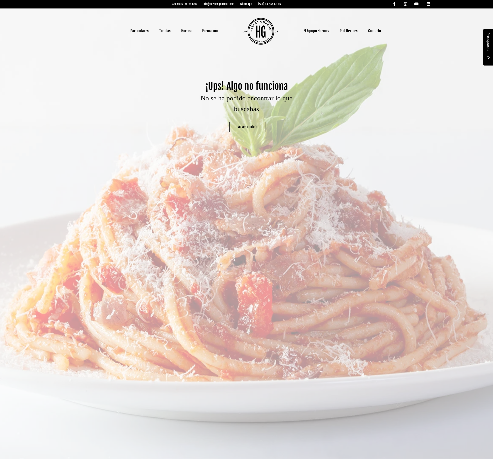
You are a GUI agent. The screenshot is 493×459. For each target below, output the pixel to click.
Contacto (374, 31)
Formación (210, 31)
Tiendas (165, 31)
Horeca (186, 31)
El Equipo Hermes (316, 31)
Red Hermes (349, 31)
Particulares (139, 31)
